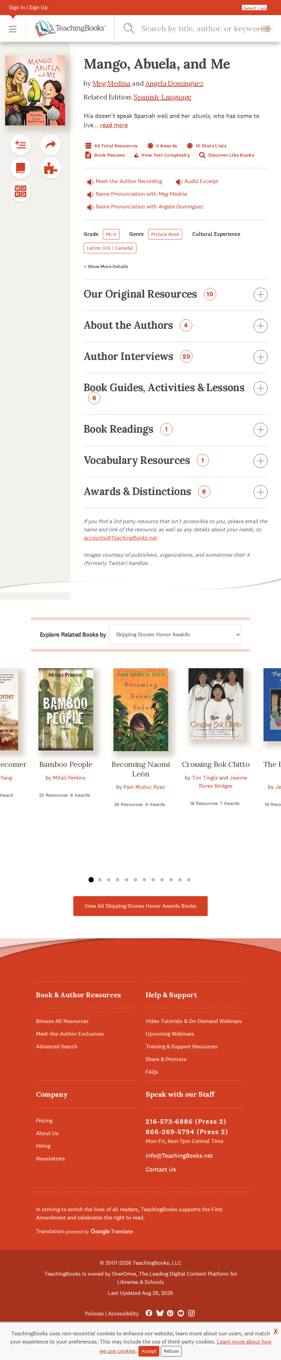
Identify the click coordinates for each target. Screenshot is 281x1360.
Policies (94, 1313)
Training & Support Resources (182, 1046)
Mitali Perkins (69, 777)
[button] (12, 29)
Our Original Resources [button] (148, 294)
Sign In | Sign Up (28, 7)
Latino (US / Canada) (110, 248)
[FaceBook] (149, 1313)
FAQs (152, 1071)
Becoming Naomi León (140, 769)
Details (106, 266)
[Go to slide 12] (188, 880)
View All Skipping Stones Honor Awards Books (140, 906)
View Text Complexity (165, 155)
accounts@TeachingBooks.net (120, 537)
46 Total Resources (115, 146)
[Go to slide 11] (179, 880)
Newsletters (50, 1158)
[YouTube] (180, 1313)
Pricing (44, 1120)
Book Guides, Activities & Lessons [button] (164, 392)
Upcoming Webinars (170, 1033)
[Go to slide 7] (144, 880)
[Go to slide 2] (99, 880)
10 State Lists (211, 146)
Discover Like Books (230, 155)
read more (114, 125)
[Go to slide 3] (108, 880)
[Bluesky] (159, 1313)
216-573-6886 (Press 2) (186, 1121)
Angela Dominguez (174, 83)
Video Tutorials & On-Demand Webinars (194, 1021)
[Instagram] (191, 1313)
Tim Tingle (205, 777)
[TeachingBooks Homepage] (65, 28)
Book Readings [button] (126, 429)
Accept (149, 1351)
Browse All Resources (62, 1021)
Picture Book (165, 234)
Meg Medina (112, 83)
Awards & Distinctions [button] (145, 492)
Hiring (43, 1146)
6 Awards (166, 146)
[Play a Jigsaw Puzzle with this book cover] (50, 168)
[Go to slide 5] (126, 880)
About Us (47, 1133)
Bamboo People (65, 764)
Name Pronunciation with (141, 193)
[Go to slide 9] (162, 880)
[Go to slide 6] (135, 880)
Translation (50, 1231)
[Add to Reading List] (20, 144)
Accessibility (123, 1313)
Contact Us (161, 1169)
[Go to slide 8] (153, 880)
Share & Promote (166, 1059)
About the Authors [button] (136, 326)
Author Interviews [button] (137, 357)
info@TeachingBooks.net (179, 1155)
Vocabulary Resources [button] (144, 461)
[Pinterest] (170, 1313)
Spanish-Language (163, 97)
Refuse (171, 1351)
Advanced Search (56, 1046)
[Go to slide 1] (90, 880)
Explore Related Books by (73, 634)
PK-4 (111, 234)
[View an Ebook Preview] (20, 168)
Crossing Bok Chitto (216, 764)
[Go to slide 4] (117, 880)
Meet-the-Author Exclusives (70, 1033)
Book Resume (109, 155)
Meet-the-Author (129, 181)
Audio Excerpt (201, 181)
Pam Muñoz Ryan (144, 787)
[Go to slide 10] (171, 880)
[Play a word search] (20, 191)
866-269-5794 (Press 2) (187, 1131)
